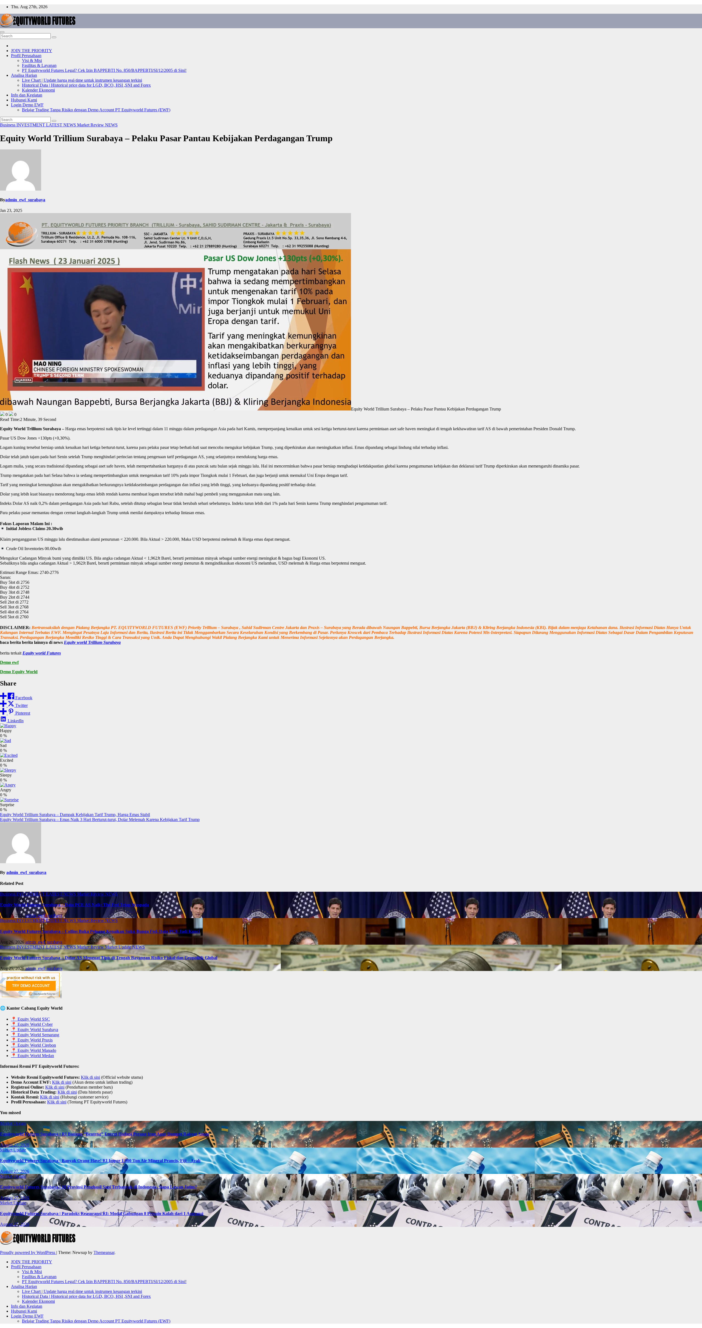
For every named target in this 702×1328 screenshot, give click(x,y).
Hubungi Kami (24, 100)
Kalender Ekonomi (38, 90)
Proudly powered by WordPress (28, 1252)
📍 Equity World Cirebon (33, 1045)
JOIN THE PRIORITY (31, 50)
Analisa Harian (24, 75)
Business (8, 125)
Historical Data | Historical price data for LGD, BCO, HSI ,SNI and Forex (86, 85)
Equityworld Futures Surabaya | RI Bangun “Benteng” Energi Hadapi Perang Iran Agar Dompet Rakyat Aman (104, 1134)
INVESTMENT (31, 125)
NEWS (111, 125)
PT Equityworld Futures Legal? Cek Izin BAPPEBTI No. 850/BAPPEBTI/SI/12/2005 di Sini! (104, 70)
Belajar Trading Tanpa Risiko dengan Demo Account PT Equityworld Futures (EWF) (96, 109)
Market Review (91, 125)
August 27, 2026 (14, 1145)
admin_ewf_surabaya (25, 199)
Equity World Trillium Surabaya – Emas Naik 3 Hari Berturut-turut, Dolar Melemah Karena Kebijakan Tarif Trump (100, 819)
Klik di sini (90, 1077)
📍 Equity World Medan (32, 1055)
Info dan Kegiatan (26, 95)
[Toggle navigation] (2, 32)
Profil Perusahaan (26, 55)
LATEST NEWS (61, 125)
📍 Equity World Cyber (32, 1024)
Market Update (118, 947)
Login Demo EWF (27, 105)
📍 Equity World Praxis (32, 1040)
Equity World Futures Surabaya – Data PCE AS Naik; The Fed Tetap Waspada (74, 904)
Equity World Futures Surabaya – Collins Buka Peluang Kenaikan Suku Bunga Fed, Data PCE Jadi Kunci (100, 931)
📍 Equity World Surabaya (34, 1029)
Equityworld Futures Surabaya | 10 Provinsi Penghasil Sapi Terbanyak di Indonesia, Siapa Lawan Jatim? (98, 1187)
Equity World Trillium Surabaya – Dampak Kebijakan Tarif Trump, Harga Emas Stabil (75, 814)
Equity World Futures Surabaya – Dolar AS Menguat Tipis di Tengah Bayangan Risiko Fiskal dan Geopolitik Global (108, 957)
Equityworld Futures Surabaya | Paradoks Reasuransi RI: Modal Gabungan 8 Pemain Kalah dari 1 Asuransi (101, 1213)
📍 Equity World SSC (30, 1019)
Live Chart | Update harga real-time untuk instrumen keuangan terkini (82, 80)
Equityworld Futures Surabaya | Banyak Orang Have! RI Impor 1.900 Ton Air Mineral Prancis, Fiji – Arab (100, 1160)
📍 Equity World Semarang (35, 1034)
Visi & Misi (32, 60)
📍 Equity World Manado (33, 1050)
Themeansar (104, 1252)
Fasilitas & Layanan (39, 65)
